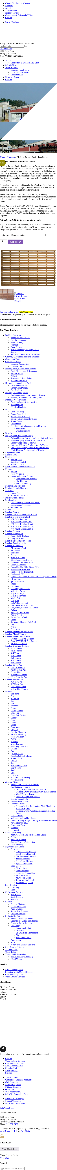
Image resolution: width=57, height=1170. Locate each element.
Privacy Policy (11, 1070)
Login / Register (12, 22)
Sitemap (8, 1073)
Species (6, 235)
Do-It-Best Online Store (15, 1103)
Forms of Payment (13, 1084)
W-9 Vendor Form (13, 1092)
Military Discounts (13, 1087)
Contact (8, 17)
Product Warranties (13, 1101)
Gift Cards (9, 1089)
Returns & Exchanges (14, 1098)
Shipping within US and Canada (18, 972)
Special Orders (17, 75)
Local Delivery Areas (19, 72)
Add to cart (15, 242)
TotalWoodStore (7, 1108)
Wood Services (11, 67)
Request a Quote (12, 13)
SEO (15, 1131)
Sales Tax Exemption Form (16, 1094)
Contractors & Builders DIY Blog (19, 15)
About (8, 8)
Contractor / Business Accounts (18, 1080)
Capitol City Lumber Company (18, 3)
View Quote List (9, 1149)
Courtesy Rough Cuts (20, 70)
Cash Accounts (11, 1082)
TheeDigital (25, 1131)
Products (9, 6)
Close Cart (4, 1158)
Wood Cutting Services (15, 977)
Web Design (5, 1131)
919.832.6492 (6, 49)
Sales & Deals (11, 10)
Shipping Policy (12, 1068)
